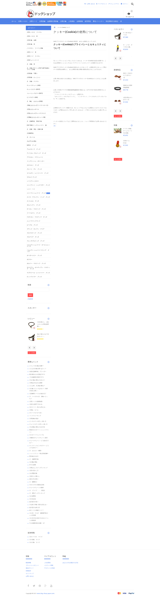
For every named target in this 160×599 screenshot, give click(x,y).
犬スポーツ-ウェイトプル (36, 435)
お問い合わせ (30, 576)
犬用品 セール (33, 410)
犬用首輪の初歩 (33, 418)
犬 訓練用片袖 (33, 459)
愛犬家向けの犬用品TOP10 (37, 374)
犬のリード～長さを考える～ (37, 407)
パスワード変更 (48, 565)
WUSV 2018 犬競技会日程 (36, 484)
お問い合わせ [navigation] (91, 4)
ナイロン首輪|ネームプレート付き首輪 (127, 131)
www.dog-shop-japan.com (45, 593)
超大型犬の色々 (33, 501)
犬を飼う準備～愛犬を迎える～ (38, 504)
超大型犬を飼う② (34, 507)
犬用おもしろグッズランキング (38, 467)
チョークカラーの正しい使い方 (38, 424)
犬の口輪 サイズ (34, 542)
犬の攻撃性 (32, 496)
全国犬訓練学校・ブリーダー (37, 371)
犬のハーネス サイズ (35, 536)
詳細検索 (30, 299)
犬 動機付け (33, 482)
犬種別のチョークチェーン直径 (38, 437)
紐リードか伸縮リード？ (36, 510)
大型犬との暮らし (34, 476)
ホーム (54, 27)
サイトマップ (30, 573)
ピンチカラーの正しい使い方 (37, 421)
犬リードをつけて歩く (35, 412)
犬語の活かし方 (33, 470)
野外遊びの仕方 (33, 456)
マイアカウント (102, 4)
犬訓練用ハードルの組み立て (37, 393)
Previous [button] (29, 347)
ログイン (125, 4)
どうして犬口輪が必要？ (36, 366)
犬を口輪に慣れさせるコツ (37, 380)
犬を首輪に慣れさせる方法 (37, 427)
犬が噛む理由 (33, 462)
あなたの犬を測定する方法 (70, 562)
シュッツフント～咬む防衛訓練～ (39, 453)
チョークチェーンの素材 (36, 487)
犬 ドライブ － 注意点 (37, 490)
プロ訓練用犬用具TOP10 (36, 377)
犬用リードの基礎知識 (35, 401)
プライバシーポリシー (32, 565)
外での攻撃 (32, 465)
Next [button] (34, 347)
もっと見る (32, 352)
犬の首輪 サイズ (34, 539)
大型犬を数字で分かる (35, 404)
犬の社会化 (32, 499)
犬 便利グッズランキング (37, 493)
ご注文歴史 (47, 562)
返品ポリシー (30, 568)
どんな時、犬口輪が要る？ (37, 385)
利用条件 (28, 571)
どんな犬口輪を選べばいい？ (37, 368)
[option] (38, 327)
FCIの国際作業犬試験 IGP (37, 523)
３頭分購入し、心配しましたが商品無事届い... (43, 324)
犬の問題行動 (33, 473)
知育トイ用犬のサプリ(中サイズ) (127, 75)
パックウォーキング (35, 415)
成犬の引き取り (33, 479)
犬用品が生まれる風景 (35, 383)
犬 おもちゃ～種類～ (35, 450)
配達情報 (28, 562)
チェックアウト (114, 4)
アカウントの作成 (49, 568)
